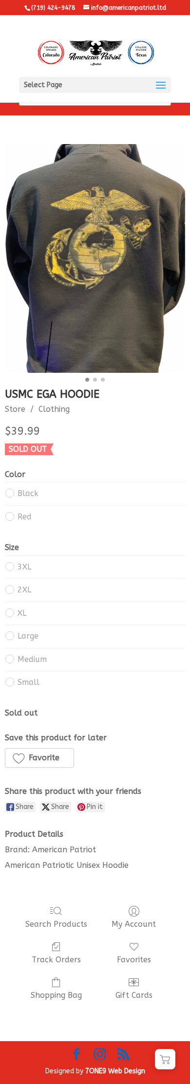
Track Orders (56, 959)
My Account (134, 924)
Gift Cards (133, 995)
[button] (39, 758)
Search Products (56, 924)
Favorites (134, 959)
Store (15, 409)
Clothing (54, 409)
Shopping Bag (56, 995)
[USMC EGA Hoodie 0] (95, 258)
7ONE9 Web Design (115, 1071)
